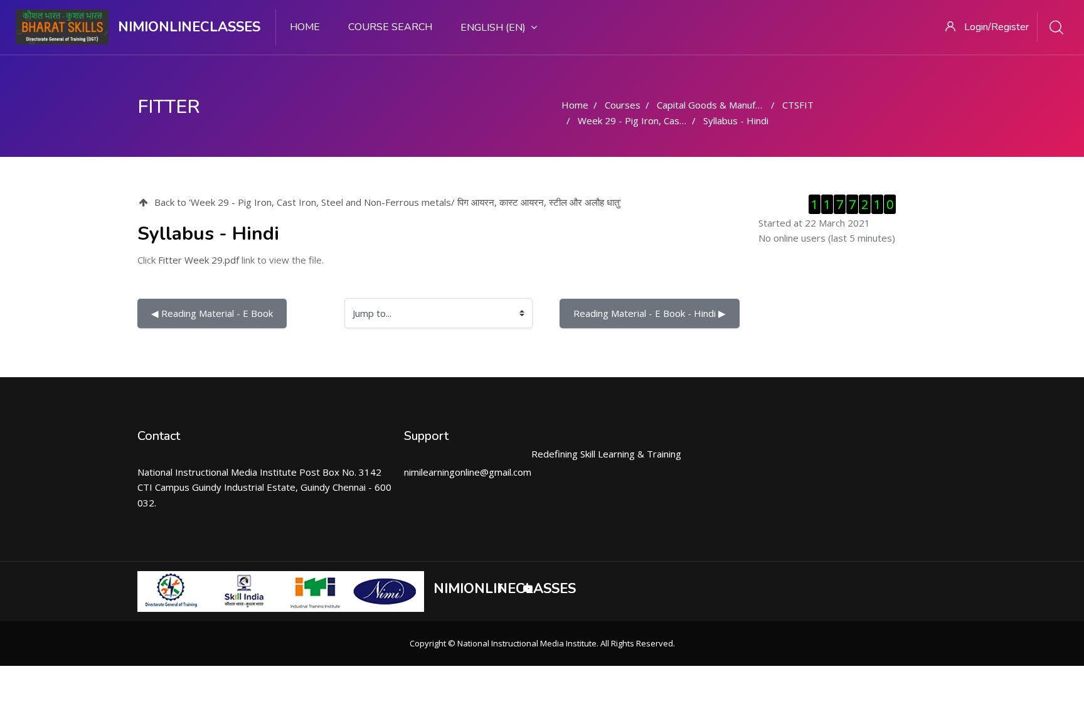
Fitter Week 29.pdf (198, 260)
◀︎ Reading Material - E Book (212, 313)
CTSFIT (798, 105)
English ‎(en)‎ (493, 28)
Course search (390, 27)
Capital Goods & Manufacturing (723, 105)
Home (305, 27)
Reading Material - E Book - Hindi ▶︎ (649, 313)
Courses (622, 105)
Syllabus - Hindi (735, 120)
